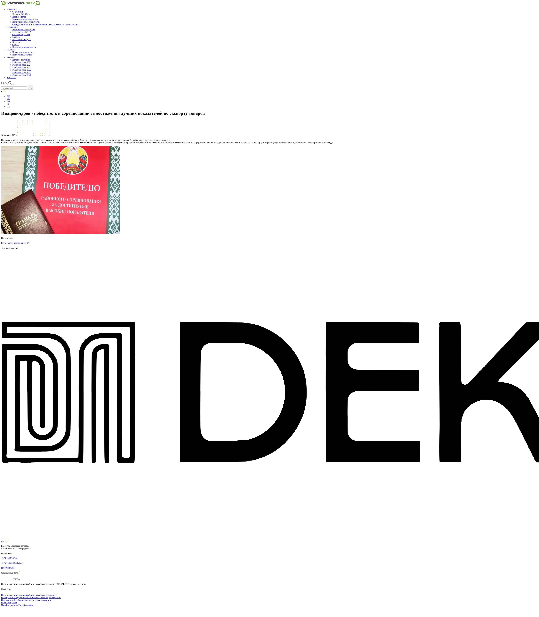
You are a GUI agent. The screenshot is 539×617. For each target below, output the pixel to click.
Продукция (12, 27)
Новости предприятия (23, 52)
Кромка (16, 42)
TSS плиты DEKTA (21, 32)
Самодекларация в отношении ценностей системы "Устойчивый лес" (45, 24)
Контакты (11, 77)
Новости (11, 49)
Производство (19, 17)
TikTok (16, 579)
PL (8, 104)
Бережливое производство (25, 19)
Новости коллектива (22, 55)
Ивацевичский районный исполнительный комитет (26, 600)
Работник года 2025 (21, 62)
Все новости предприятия (14, 243)
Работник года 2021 (21, 72)
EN (8, 101)
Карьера (10, 57)
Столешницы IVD (21, 34)
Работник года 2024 (21, 65)
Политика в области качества (26, 22)
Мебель (16, 37)
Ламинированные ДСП (23, 29)
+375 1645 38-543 (9, 563)
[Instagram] (7, 579)
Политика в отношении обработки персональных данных (29, 595)
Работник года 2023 (21, 67)
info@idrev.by (7, 568)
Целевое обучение (21, 60)
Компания (11, 9)
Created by (6, 589)
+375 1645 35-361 (9, 558)
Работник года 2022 (21, 70)
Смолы (15, 44)
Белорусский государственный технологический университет (31, 597)
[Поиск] (30, 87)
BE (8, 99)
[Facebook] (3, 579)
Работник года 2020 (21, 75)
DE (8, 106)
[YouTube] (11, 579)
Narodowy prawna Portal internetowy (18, 605)
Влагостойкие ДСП (21, 39)
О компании (18, 12)
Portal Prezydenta (9, 602)
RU (8, 96)
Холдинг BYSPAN (21, 14)
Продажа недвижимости (24, 47)
